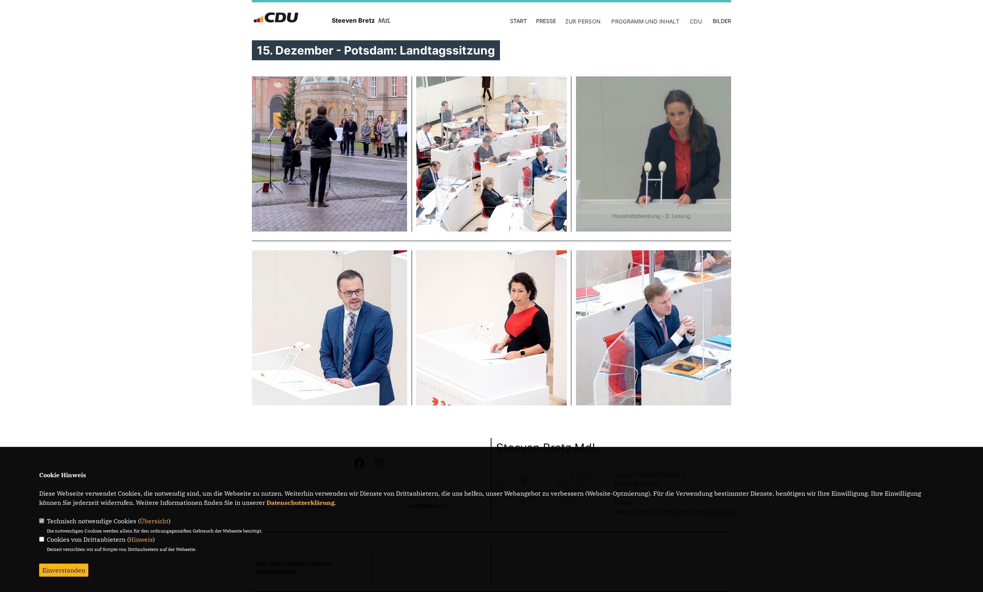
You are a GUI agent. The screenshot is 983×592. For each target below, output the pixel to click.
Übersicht (154, 521)
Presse (546, 21)
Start (518, 21)
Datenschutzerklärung (300, 502)
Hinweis (141, 539)
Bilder (722, 21)
